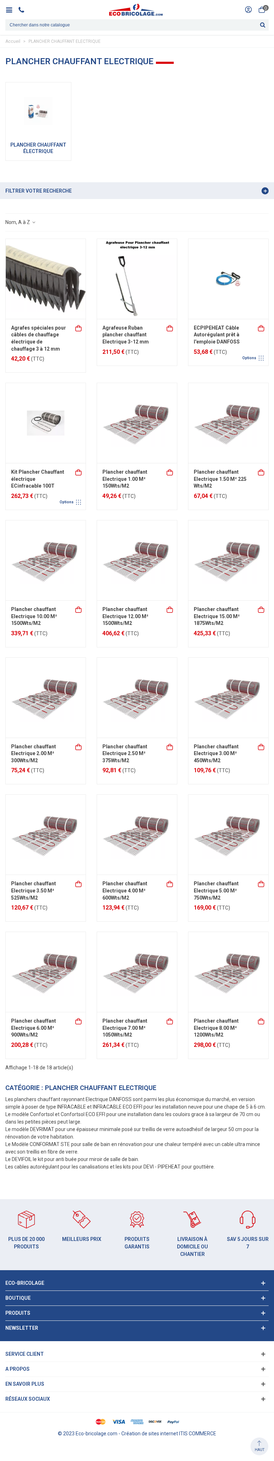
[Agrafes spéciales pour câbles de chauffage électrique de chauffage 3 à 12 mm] (46, 279)
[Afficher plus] (261, 327)
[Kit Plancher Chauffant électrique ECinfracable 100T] (46, 423)
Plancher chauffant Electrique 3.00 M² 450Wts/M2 (216, 753)
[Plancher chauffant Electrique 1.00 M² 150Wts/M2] (137, 423)
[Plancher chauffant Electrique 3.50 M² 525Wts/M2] (46, 835)
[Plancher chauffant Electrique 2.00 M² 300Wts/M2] (46, 698)
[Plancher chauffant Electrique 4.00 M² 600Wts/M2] (137, 835)
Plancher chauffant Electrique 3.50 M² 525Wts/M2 (33, 890)
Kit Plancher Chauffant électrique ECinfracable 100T (37, 479)
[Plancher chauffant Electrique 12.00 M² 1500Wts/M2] (137, 560)
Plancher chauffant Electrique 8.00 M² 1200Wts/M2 (216, 1028)
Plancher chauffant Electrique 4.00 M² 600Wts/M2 (124, 890)
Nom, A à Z (18, 222)
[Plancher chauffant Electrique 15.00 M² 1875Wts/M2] (228, 560)
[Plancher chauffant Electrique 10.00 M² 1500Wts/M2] (46, 560)
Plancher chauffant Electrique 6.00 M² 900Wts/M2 (33, 1028)
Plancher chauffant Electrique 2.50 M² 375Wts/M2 (124, 753)
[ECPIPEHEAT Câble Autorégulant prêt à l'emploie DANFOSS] (228, 279)
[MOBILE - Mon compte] (248, 9)
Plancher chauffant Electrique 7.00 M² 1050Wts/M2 (124, 1028)
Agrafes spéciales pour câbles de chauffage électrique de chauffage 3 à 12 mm (38, 338)
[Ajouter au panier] (79, 327)
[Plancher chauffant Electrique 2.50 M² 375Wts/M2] (137, 698)
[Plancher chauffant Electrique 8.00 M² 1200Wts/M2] (228, 972)
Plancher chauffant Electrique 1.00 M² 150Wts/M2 (124, 479)
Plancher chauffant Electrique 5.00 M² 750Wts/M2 (216, 890)
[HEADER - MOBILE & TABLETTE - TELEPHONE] (24, 9)
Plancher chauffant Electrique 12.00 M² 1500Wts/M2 (125, 616)
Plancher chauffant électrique (38, 148)
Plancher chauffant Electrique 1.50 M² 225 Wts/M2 (220, 479)
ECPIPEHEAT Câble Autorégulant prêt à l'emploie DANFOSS (217, 335)
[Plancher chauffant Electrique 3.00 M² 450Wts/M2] (228, 698)
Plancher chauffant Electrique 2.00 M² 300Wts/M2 (33, 753)
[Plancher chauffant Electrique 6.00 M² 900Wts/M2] (46, 972)
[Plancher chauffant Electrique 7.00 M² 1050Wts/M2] (137, 972)
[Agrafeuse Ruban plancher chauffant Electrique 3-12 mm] (137, 279)
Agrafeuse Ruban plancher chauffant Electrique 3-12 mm (125, 335)
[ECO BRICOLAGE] (136, 10)
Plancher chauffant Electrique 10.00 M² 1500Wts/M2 (34, 616)
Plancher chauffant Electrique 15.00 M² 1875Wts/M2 (217, 616)
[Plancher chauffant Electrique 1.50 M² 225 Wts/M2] (228, 423)
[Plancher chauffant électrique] (38, 110)
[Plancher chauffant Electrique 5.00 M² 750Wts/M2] (228, 835)
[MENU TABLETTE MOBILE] (11, 9)
